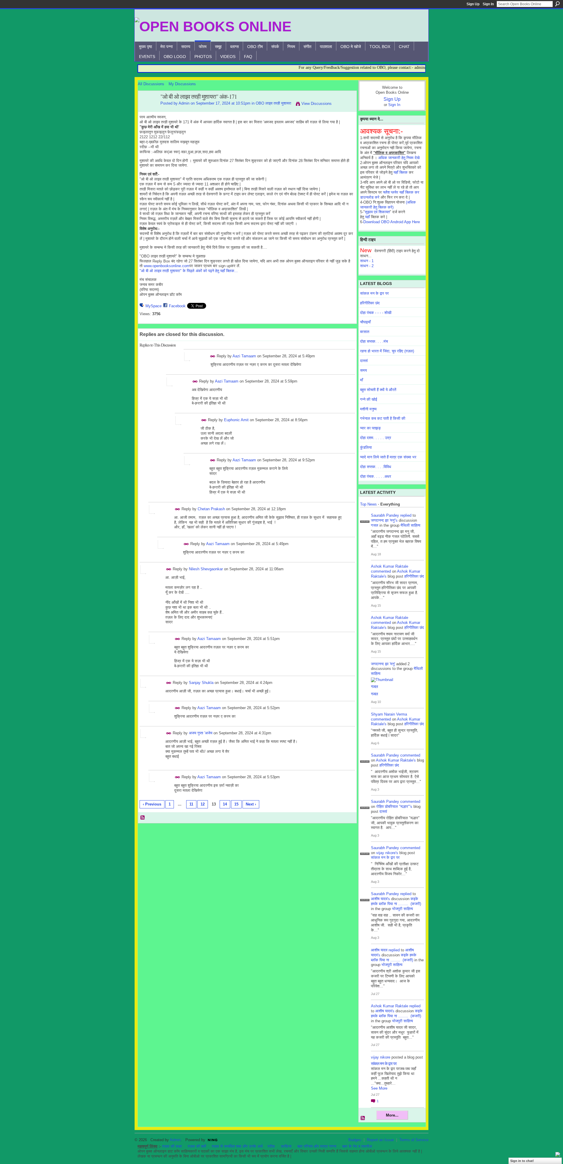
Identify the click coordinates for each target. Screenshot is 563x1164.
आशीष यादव (379, 950)
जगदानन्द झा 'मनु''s (384, 520)
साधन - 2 (367, 266)
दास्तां (364, 361)
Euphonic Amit (236, 420)
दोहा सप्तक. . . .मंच (374, 341)
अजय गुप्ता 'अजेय (200, 733)
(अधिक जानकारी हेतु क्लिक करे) (388, 204)
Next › (251, 804)
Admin (184, 103)
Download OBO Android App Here (391, 222)
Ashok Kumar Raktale (389, 566)
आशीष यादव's (380, 899)
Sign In (488, 4)
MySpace (153, 306)
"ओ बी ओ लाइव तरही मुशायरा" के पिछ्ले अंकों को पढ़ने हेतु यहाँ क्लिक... (189, 271)
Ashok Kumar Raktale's (396, 760)
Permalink (213, 356)
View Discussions (316, 103)
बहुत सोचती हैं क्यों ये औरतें (378, 390)
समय (363, 370)
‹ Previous (152, 804)
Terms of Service (413, 1140)
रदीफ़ (271, 1146)
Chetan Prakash (211, 509)
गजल (374, 525)
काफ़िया (286, 1146)
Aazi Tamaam (244, 356)
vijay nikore (380, 1057)
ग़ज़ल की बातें (197, 1146)
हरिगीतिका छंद (370, 303)
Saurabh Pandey (385, 515)
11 (191, 804)
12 (203, 804)
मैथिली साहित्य (410, 525)
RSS (142, 817)
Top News (368, 504)
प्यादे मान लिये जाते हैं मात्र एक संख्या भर (388, 457)
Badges (354, 1140)
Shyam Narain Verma (389, 714)
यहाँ (367, 217)
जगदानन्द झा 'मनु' (383, 664)
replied (405, 515)
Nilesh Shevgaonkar (206, 569)
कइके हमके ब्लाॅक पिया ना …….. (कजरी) (396, 901)
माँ (361, 380)
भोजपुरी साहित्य (402, 909)
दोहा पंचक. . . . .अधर (375, 476)
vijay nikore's (387, 853)
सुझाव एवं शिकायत (377, 212)
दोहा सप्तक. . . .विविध (375, 467)
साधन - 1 (367, 261)
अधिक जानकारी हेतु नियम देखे (399, 158)
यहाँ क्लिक (401, 172)
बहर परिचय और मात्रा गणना (316, 1146)
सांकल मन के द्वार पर (374, 293)
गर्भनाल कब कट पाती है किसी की (382, 418)
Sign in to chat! (522, 1161)
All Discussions (151, 84)
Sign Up (473, 4)
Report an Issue (380, 1140)
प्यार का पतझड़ (370, 428)
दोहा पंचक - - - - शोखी (375, 312)
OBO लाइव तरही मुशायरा (273, 103)
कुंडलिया (366, 447)
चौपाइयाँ (365, 322)
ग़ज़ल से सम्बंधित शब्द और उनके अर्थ (237, 1146)
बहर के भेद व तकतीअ (357, 1146)
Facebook (177, 306)
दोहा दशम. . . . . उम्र (375, 438)
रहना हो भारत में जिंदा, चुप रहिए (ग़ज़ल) (387, 351)
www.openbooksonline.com (166, 266)
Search (557, 3)
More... (392, 1115)
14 (225, 804)
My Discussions (182, 84)
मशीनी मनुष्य (368, 409)
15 (236, 804)
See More (379, 1088)
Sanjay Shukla (201, 682)
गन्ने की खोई (368, 399)
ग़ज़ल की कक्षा (172, 1146)
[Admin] (147, 109)
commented (381, 571)
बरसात (364, 332)
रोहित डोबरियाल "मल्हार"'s (394, 806)
